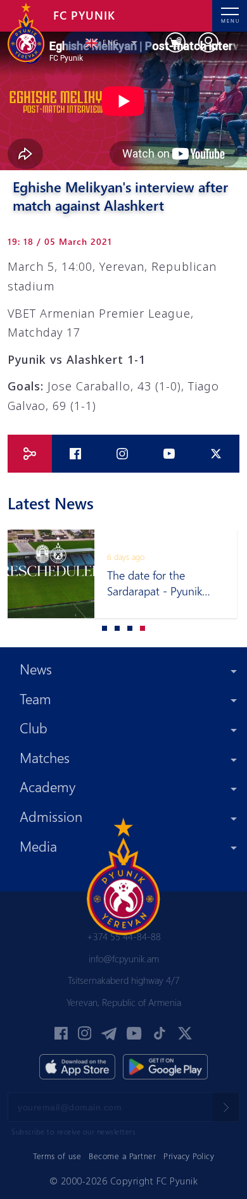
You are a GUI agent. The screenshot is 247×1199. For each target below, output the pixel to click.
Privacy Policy (188, 1155)
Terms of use (57, 1155)
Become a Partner (122, 1155)
